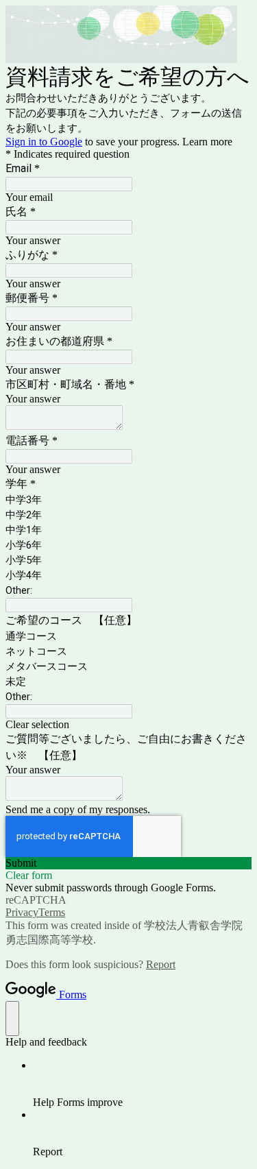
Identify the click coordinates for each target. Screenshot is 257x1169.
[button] (128, 725)
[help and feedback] (12, 1018)
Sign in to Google (43, 141)
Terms (51, 912)
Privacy (21, 912)
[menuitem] (142, 1084)
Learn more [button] (207, 141)
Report (160, 964)
